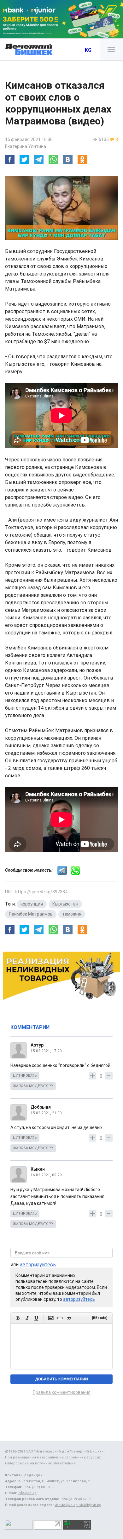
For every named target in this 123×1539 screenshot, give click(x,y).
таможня (71, 914)
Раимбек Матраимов (31, 914)
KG (88, 50)
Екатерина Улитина (25, 146)
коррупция (31, 903)
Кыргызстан (65, 903)
